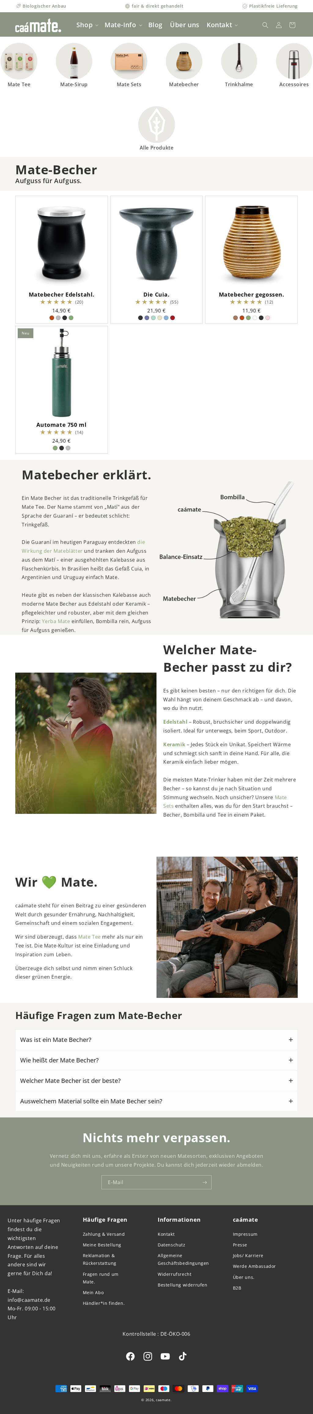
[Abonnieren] (204, 1182)
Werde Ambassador (254, 1266)
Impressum (245, 1234)
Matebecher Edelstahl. (62, 294)
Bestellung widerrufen (183, 1285)
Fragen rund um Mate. (101, 1278)
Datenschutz (172, 1245)
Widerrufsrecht (174, 1274)
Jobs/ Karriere (248, 1255)
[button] (87, 25)
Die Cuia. (156, 294)
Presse (240, 1245)
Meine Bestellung (102, 1245)
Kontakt (166, 1234)
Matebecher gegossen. (251, 294)
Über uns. (244, 1277)
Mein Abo (93, 1292)
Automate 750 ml (61, 424)
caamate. (164, 1399)
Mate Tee (89, 936)
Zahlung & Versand (104, 1234)
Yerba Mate (57, 621)
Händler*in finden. (104, 1303)
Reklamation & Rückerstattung (99, 1259)
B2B (237, 1288)
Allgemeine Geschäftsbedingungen (183, 1259)
